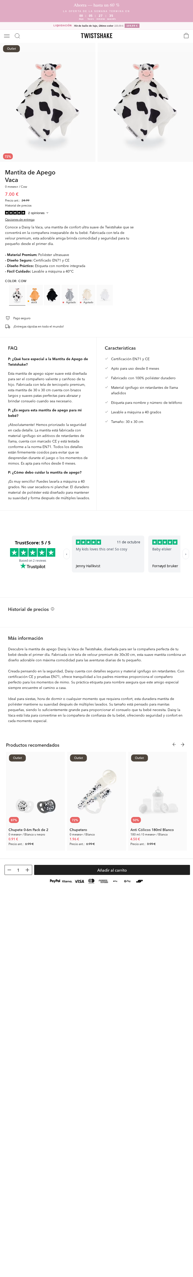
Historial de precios (28, 609)
